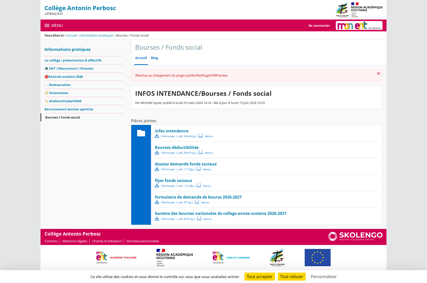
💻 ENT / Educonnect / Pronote (68, 68)
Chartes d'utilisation (107, 241)
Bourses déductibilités (177, 147)
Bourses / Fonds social (62, 117)
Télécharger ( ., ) (178, 136)
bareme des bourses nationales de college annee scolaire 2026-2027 (220, 213)
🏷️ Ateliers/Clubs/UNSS (63, 101)
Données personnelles (143, 241)
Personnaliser (324, 276)
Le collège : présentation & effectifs (72, 60)
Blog (154, 58)
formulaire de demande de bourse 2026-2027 (198, 197)
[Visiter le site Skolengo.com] (355, 240)
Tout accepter (260, 276)
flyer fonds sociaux (173, 180)
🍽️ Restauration (57, 84)
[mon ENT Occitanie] (359, 25)
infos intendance (171, 131)
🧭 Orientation (56, 93)
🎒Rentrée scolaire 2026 (63, 76)
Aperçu (206, 136)
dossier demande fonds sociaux (186, 164)
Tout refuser (291, 276)
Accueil (72, 35)
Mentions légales (75, 241)
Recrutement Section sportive (68, 109)
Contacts (51, 241)
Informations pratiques (96, 35)
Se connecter (319, 25)
